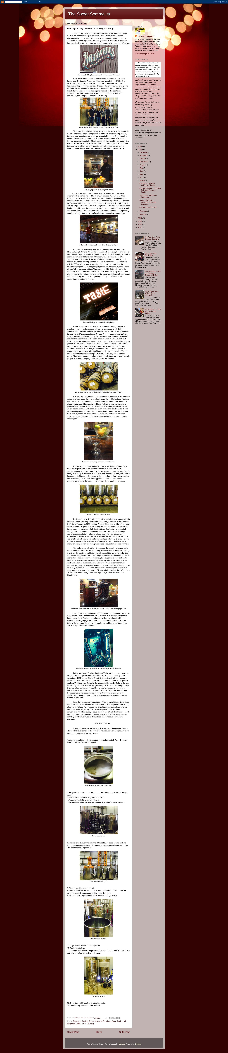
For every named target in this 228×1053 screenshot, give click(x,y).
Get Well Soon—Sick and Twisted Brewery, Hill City (153, 273)
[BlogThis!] (112, 1018)
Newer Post (73, 1032)
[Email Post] (105, 1018)
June (142, 171)
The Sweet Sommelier (89, 14)
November (144, 155)
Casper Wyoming (95, 1021)
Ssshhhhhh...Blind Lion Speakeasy (148, 196)
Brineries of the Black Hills (151, 254)
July (141, 168)
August (143, 165)
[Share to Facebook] (117, 1018)
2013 (140, 221)
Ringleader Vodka (74, 1024)
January (143, 214)
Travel (83, 1024)
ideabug (122, 1044)
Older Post (124, 1032)
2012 (140, 224)
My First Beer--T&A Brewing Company (152, 238)
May (142, 174)
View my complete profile (144, 54)
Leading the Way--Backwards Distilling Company (147, 202)
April (142, 177)
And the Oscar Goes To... (149, 207)
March (142, 180)
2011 (140, 227)
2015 (140, 150)
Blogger (138, 1044)
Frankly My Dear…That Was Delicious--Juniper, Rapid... (150, 190)
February (143, 211)
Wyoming (90, 1024)
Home (99, 1032)
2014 (140, 218)
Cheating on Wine (109, 1021)
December (144, 152)
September (144, 162)
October (143, 159)
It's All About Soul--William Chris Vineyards (152, 293)
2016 (140, 146)
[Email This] (110, 1018)
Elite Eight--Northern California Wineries (147, 184)
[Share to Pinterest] (119, 1018)
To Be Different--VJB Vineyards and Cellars (153, 311)
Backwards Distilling (80, 1021)
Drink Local (121, 1021)
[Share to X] (114, 1018)
